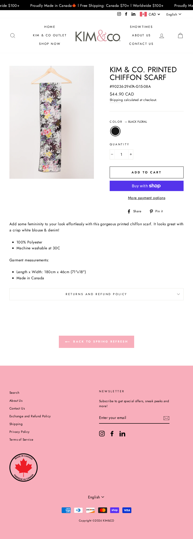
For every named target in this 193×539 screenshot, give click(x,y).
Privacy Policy (19, 431)
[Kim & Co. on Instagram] (102, 433)
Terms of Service (21, 439)
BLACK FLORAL (115, 131)
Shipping (116, 99)
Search (14, 392)
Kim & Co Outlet (50, 35)
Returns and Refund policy (96, 294)
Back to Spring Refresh (100, 341)
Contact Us (141, 44)
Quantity (120, 144)
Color (128, 122)
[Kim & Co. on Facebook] (112, 433)
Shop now (49, 44)
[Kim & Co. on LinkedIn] (122, 433)
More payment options (146, 198)
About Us (141, 35)
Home (49, 27)
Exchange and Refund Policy (30, 416)
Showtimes (141, 27)
